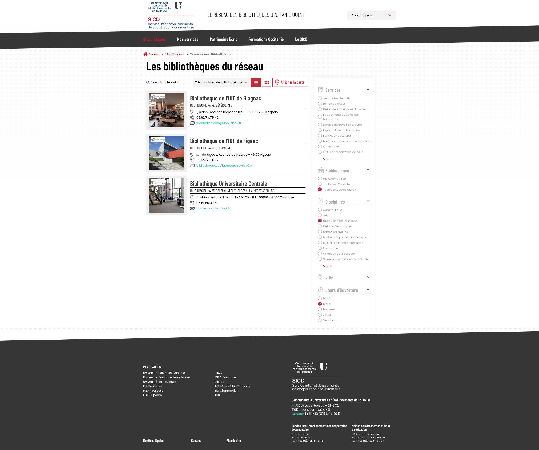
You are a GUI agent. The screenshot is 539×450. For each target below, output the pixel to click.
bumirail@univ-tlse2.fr (213, 208)
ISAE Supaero (152, 395)
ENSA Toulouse (225, 377)
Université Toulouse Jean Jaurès (166, 377)
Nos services (187, 39)
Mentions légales (153, 440)
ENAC (218, 373)
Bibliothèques (154, 39)
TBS (217, 395)
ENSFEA (219, 382)
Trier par (201, 82)
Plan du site (234, 440)
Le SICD (301, 39)
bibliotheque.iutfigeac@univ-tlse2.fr (224, 165)
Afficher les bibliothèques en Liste (256, 82)
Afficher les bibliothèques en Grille (266, 82)
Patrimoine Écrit (223, 39)
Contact (196, 440)
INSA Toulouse (153, 390)
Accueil (153, 54)
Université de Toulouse (159, 382)
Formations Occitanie (266, 39)
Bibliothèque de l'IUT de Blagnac (225, 98)
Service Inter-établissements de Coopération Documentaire (171, 15)
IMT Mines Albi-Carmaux (232, 386)
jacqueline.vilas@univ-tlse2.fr (218, 123)
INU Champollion (227, 390)
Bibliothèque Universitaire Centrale (228, 183)
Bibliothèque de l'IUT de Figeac (224, 140)
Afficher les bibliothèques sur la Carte (290, 82)
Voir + (327, 159)
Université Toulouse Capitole (164, 373)
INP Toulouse (152, 386)
